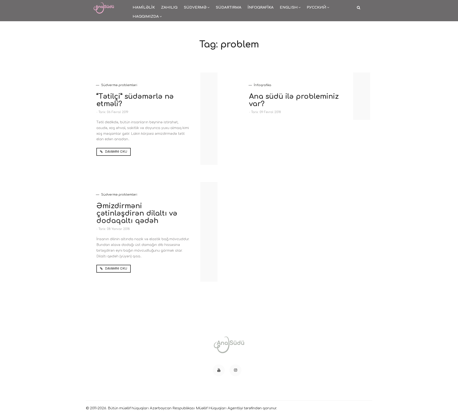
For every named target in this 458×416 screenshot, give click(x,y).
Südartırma (228, 7)
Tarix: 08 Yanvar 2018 (114, 229)
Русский (316, 7)
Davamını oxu (115, 151)
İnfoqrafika (261, 7)
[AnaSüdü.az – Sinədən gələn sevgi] (104, 5)
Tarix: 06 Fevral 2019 (113, 112)
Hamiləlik (144, 7)
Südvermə (195, 7)
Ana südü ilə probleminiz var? (294, 100)
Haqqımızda (146, 17)
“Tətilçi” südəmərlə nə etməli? (135, 100)
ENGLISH (289, 7)
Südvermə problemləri (119, 85)
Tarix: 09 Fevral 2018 (266, 112)
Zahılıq (169, 7)
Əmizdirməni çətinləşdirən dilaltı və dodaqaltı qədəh (136, 213)
